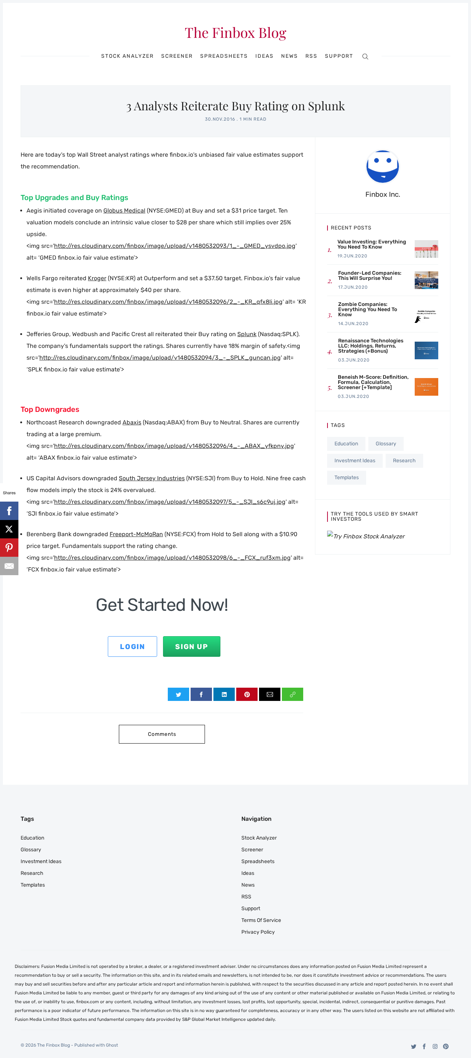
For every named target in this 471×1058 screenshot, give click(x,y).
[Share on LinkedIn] (224, 694)
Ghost (112, 1045)
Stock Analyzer (127, 56)
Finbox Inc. (382, 194)
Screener (177, 56)
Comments (162, 734)
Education (346, 444)
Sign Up (191, 646)
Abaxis (132, 422)
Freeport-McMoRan (136, 534)
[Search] (365, 56)
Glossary (386, 444)
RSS (311, 56)
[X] (9, 529)
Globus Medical (124, 210)
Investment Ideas (354, 460)
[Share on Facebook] (201, 694)
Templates (346, 477)
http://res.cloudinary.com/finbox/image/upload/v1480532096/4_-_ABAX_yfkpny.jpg (174, 445)
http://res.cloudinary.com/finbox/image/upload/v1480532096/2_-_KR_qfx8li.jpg (168, 301)
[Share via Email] (269, 694)
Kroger (97, 278)
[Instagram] (435, 1046)
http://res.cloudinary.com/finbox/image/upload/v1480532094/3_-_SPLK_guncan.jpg (160, 357)
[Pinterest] (445, 1046)
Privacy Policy (258, 932)
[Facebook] (424, 1046)
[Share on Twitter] (178, 694)
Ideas (264, 56)
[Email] (9, 566)
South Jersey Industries (152, 478)
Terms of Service (261, 920)
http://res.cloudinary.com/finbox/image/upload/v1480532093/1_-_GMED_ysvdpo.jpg (174, 245)
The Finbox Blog (235, 32)
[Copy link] (292, 694)
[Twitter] (413, 1046)
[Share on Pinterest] (247, 694)
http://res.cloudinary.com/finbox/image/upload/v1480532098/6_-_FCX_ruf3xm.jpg (172, 557)
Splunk (246, 334)
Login (132, 646)
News (289, 56)
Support (339, 56)
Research (404, 460)
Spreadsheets (224, 56)
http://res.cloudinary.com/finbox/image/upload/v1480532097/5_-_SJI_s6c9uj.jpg (170, 501)
